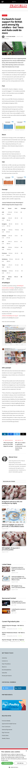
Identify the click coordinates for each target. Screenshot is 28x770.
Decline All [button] (20, 763)
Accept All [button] (7, 763)
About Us (4, 666)
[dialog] (14, 759)
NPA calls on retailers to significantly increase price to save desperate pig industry (20, 446)
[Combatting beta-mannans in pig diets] (6, 611)
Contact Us (5, 661)
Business (5, 15)
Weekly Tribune (6, 738)
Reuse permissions (7, 675)
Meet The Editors (6, 663)
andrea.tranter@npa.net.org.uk (10, 315)
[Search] (25, 1)
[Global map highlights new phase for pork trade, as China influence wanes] (14, 515)
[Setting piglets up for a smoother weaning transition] (6, 603)
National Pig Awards (7, 729)
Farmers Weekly (6, 720)
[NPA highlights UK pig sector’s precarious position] (14, 539)
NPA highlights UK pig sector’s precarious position (11, 548)
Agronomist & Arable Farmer (9, 723)
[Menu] (3, 1)
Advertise (4, 658)
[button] (14, 767)
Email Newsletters (6, 669)
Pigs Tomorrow (5, 732)
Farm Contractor (6, 726)
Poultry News (5, 735)
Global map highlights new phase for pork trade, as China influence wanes (13, 525)
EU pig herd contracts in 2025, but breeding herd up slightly (12, 502)
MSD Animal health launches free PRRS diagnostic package (8, 444)
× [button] (26, 751)
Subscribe (4, 672)
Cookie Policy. (4, 760)
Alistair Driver (11, 36)
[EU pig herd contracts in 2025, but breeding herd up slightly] (14, 492)
